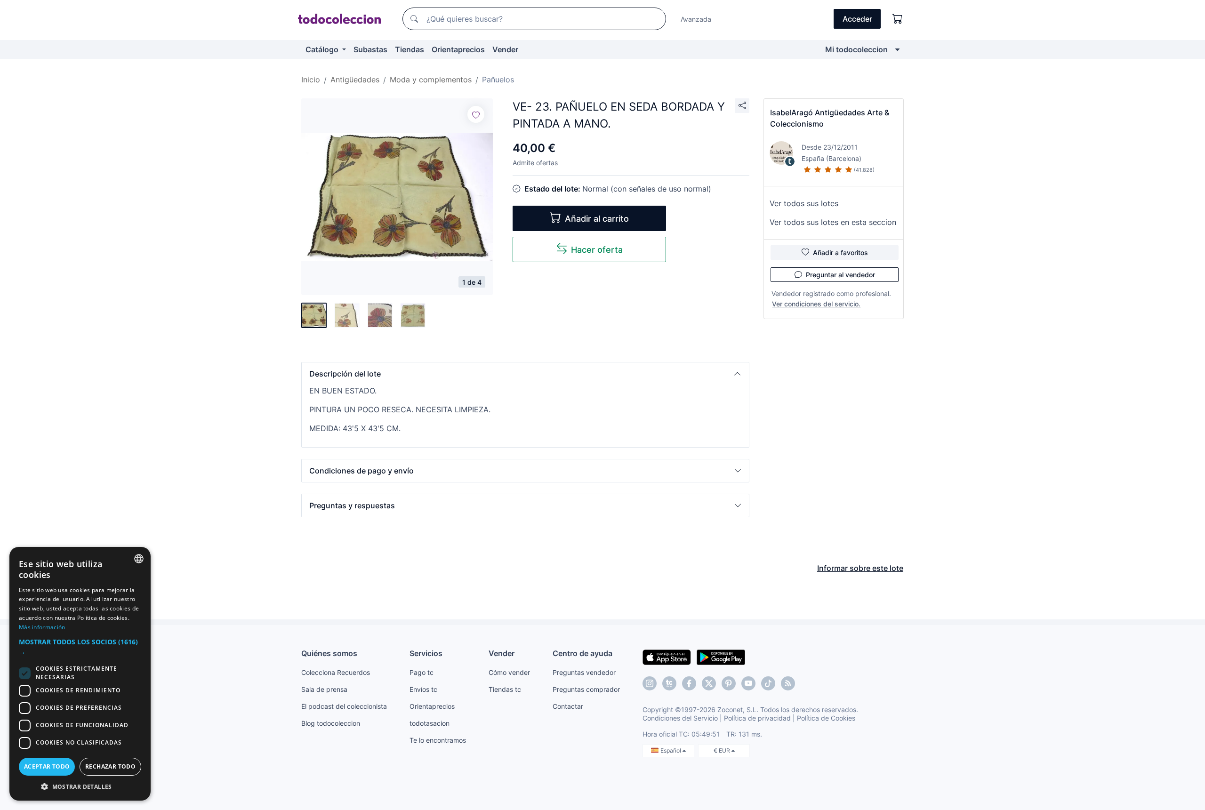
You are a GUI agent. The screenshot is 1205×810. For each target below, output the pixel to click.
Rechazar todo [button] (110, 766)
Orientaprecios (458, 49)
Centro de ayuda (582, 653)
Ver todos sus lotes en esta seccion (833, 222)
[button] (525, 373)
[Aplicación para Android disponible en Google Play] (721, 656)
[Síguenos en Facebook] (689, 683)
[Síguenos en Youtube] (748, 683)
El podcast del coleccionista (344, 706)
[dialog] (80, 674)
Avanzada (696, 19)
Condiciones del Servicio (680, 718)
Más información (42, 627)
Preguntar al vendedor (840, 275)
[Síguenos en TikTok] (768, 683)
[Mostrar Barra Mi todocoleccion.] (897, 49)
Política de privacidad (757, 718)
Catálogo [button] (322, 49)
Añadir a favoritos (840, 253)
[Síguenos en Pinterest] (729, 683)
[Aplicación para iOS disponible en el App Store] (667, 656)
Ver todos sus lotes (804, 203)
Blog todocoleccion (330, 723)
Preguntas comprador (586, 689)
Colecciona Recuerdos (335, 672)
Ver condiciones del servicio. (816, 304)
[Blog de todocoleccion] (788, 683)
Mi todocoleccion (856, 49)
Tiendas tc (505, 689)
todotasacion (430, 723)
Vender (505, 49)
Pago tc (422, 672)
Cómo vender (509, 672)
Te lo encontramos (438, 740)
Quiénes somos (329, 653)
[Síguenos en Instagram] (650, 683)
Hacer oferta (597, 250)
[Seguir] (475, 114)
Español (671, 750)
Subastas (370, 49)
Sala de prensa (324, 689)
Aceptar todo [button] (47, 766)
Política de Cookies (826, 718)
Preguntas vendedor (584, 672)
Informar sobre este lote (860, 568)
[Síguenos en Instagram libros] (669, 683)
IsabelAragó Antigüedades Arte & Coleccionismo (829, 118)
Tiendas (409, 49)
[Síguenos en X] (709, 683)
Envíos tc (423, 689)
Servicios (426, 653)
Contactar (568, 706)
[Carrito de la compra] (897, 19)
